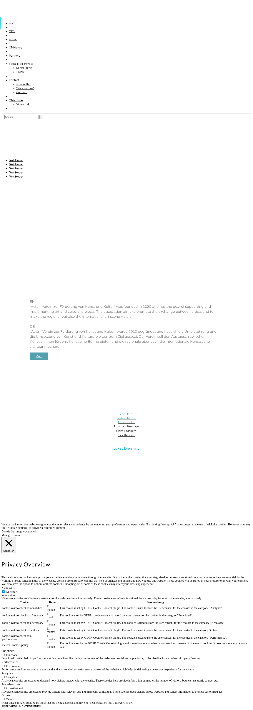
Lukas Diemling (126, 448)
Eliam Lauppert (126, 431)
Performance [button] (10, 662)
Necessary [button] (8, 587)
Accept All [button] (29, 531)
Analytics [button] (7, 673)
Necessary (12, 591)
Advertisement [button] (11, 684)
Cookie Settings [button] (11, 531)
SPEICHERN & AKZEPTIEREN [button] (21, 706)
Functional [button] (8, 651)
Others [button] (5, 695)
